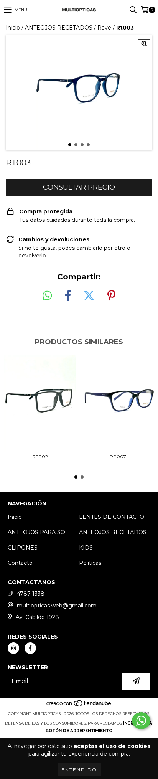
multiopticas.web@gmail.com (57, 605)
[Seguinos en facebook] (30, 648)
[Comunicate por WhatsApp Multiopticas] (141, 720)
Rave (104, 27)
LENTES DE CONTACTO (111, 516)
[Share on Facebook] (67, 296)
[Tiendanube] (79, 705)
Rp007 (118, 456)
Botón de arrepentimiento (79, 730)
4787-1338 (30, 593)
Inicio (13, 27)
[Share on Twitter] (89, 296)
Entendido (79, 769)
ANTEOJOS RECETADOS (58, 27)
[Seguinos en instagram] (13, 648)
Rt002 (40, 456)
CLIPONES (23, 547)
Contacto (20, 562)
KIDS (86, 547)
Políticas (90, 562)
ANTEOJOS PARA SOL (38, 532)
